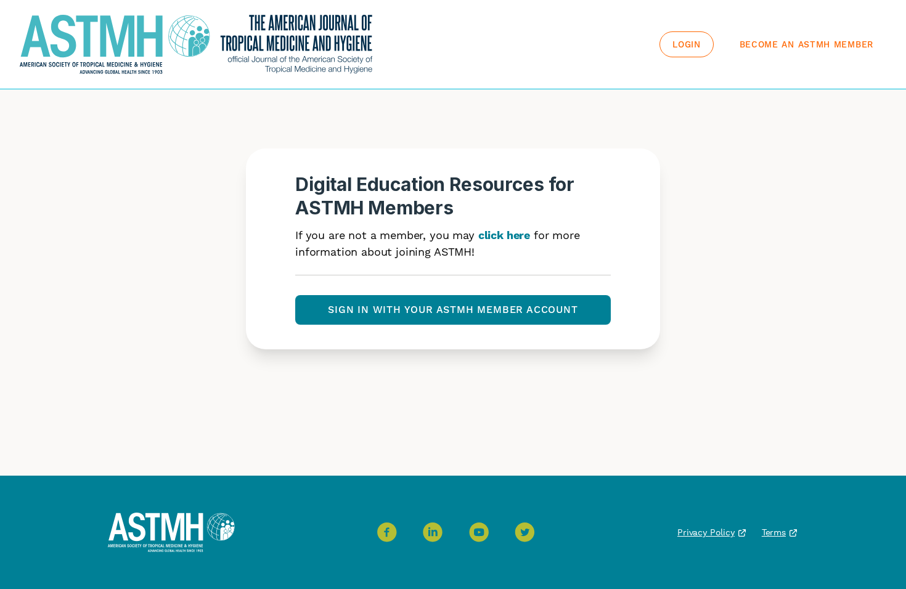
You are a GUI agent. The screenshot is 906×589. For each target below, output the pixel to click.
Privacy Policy (706, 532)
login (686, 44)
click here (504, 235)
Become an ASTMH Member (806, 44)
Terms (774, 532)
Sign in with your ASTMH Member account (452, 309)
